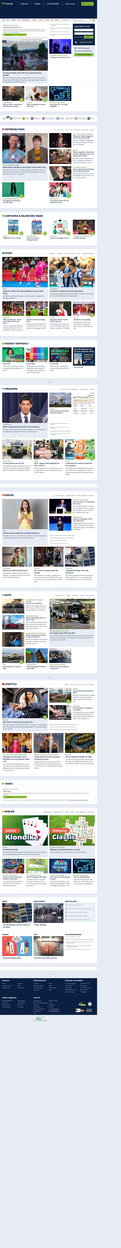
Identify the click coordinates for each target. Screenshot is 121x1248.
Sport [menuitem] (7, 20)
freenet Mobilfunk (7, 1000)
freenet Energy (6, 1007)
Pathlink (67, 811)
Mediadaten (52, 1005)
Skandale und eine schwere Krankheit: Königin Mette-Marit (61, 28)
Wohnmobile (75, 595)
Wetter (19, 985)
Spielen (9, 811)
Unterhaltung (15, 129)
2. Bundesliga (60, 253)
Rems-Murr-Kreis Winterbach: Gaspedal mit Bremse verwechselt (79, 949)
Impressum (37, 1005)
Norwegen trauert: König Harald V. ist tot (75, 905)
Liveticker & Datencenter (88, 253)
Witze (71, 129)
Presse (51, 1003)
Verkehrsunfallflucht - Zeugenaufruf (73, 936)
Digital (9, 495)
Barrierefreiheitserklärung (41, 1003)
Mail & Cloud (70, 4)
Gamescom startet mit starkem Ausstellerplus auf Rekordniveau (63, 535)
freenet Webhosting (70, 989)
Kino (63, 129)
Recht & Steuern (84, 389)
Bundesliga (52, 253)
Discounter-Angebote (70, 983)
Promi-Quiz (36, 989)
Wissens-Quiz (52, 987)
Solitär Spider (90, 811)
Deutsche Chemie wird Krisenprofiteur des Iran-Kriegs (60, 424)
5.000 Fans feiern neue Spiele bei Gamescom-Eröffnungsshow (62, 538)
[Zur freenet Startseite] (7, 3)
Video (67, 129)
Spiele (50, 983)
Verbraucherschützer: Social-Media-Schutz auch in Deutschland (60, 434)
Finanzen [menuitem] (13, 20)
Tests (63, 595)
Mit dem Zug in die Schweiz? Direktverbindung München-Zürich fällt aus (64, 729)
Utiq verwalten (37, 1011)
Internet (37, 4)
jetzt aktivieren (9, 34)
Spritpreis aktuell (6, 985)
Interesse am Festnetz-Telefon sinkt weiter (59, 540)
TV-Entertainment (53, 4)
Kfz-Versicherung (69, 992)
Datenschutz (37, 1007)
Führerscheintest (90, 595)
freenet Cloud (68, 985)
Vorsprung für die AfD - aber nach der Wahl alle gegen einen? (60, 25)
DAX (75, 408)
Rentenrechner (84, 989)
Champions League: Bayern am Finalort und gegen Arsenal (78, 919)
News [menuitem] (3, 20)
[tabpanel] (25, 59)
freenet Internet (6, 1005)
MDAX (76, 411)
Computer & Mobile (59, 495)
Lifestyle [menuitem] (34, 20)
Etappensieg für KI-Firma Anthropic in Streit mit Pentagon (60, 428)
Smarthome (91, 495)
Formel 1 (78, 253)
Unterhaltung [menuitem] (25, 20)
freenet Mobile (21, 1003)
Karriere (51, 1007)
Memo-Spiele (85, 129)
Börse (3, 983)
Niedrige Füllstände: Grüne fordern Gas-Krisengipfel (61, 431)
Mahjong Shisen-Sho (58, 811)
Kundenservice (37, 1000)
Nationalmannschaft (70, 253)
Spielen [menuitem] (47, 20)
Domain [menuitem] (56, 20)
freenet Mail (68, 987)
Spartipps (91, 389)
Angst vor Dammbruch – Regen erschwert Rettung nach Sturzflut (80, 908)
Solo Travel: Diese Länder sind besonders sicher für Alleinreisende (63, 727)
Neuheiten (58, 595)
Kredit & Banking (74, 389)
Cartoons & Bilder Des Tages (24, 215)
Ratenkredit (83, 985)
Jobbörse (20, 983)
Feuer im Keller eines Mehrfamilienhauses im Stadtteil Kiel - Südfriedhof (80, 939)
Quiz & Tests (77, 129)
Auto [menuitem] (19, 20)
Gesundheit (91, 684)
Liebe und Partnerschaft (81, 684)
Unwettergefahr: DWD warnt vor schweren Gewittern (77, 916)
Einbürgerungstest (38, 985)
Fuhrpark (82, 595)
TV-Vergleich (83, 992)
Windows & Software (82, 495)
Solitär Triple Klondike (80, 811)
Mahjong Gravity (48, 811)
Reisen (72, 684)
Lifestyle (11, 684)
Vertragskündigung (54, 1009)
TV (55, 129)
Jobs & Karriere (65, 389)
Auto (8, 595)
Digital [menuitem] (41, 20)
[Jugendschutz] (40, 1018)
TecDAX (76, 413)
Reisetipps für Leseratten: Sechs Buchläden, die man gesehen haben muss (65, 724)
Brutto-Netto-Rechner (86, 987)
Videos (51, 985)
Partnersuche (21, 987)
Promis (58, 129)
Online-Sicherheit (84, 983)
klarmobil (20, 1005)
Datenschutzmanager (39, 1009)
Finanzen (11, 388)
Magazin (69, 595)
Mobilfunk (24, 4)
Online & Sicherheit (70, 495)
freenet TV (5, 1003)
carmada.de (21, 1007)
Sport (8, 253)
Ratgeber (66, 684)
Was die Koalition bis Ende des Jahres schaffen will (60, 31)
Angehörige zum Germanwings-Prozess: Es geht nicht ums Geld (61, 35)
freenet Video (21, 1000)
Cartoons (92, 129)
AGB (35, 1013)
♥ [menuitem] (60, 20)
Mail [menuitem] (52, 20)
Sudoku (72, 811)
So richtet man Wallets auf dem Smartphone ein (60, 543)
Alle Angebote (88, 4)
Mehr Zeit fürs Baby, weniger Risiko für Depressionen (77, 912)
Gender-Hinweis (53, 1000)
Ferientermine (6, 987)
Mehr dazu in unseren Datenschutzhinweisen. (32, 39)
